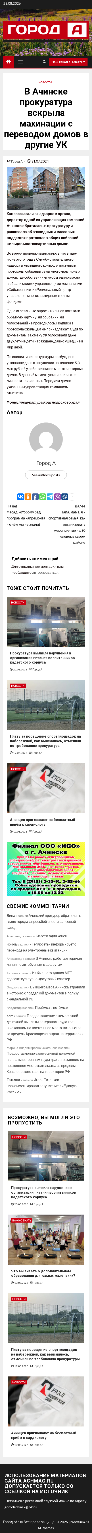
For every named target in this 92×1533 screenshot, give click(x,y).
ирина (12, 944)
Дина (11, 915)
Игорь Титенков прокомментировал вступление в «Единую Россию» (42, 1086)
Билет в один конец (51, 936)
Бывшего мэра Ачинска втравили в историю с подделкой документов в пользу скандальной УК (46, 993)
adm (10, 1016)
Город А (17, 161)
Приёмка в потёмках (52, 1007)
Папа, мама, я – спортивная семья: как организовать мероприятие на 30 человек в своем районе (66, 524)
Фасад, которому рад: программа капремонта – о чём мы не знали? (26, 515)
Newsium (77, 1522)
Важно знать (21, 1220)
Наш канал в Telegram (68, 62)
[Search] (44, 62)
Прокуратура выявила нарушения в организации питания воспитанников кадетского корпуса (42, 658)
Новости (45, 82)
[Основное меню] (20, 61)
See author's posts (46, 475)
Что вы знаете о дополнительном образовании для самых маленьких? (43, 1273)
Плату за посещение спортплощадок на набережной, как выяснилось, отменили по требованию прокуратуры (45, 741)
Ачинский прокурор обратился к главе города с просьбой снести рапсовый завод (44, 921)
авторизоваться (45, 572)
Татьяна (13, 1080)
